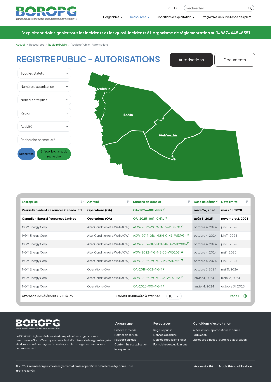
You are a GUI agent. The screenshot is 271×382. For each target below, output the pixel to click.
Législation (200, 334)
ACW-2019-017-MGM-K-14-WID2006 (160, 244)
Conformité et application (130, 344)
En (168, 8)
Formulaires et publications (170, 344)
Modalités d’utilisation (235, 366)
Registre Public (57, 44)
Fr (175, 8)
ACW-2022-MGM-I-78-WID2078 (156, 278)
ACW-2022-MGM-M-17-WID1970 (156, 227)
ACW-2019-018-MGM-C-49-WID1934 (160, 235)
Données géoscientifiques (170, 339)
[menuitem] (112, 17)
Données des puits (165, 334)
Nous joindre (122, 349)
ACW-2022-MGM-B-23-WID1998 (156, 261)
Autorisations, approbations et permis (216, 330)
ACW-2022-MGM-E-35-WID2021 (157, 252)
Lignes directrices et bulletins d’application (220, 339)
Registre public (162, 330)
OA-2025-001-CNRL (148, 218)
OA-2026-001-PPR (147, 210)
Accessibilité (203, 366)
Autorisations (191, 59)
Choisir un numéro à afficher (138, 296)
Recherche (26, 153)
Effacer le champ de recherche (54, 154)
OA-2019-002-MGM (147, 269)
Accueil (20, 44)
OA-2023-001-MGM (147, 286)
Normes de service (126, 334)
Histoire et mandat (126, 330)
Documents (234, 59)
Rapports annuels (125, 339)
